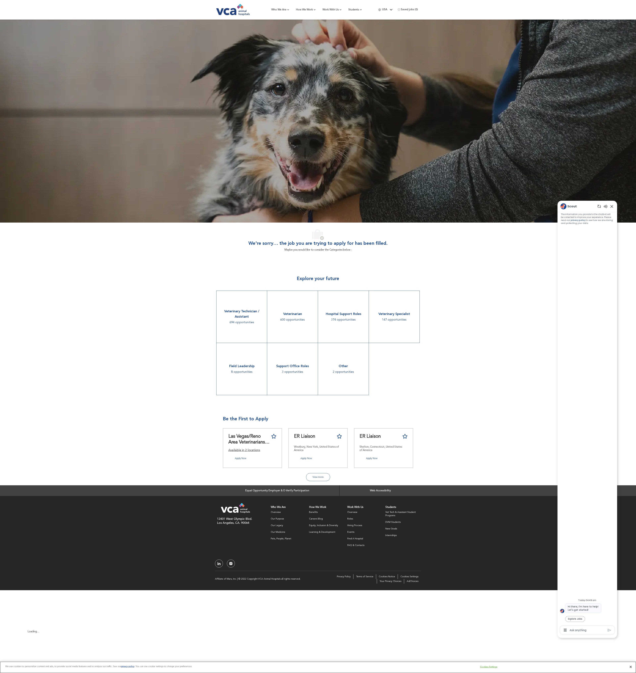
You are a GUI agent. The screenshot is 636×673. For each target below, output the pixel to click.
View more (318, 477)
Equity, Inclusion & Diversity (323, 525)
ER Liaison (304, 436)
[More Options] (565, 630)
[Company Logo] (233, 10)
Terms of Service (364, 576)
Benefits (313, 512)
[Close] (630, 667)
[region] (587, 418)
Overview (276, 512)
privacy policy (578, 220)
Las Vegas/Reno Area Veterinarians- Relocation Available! (247, 439)
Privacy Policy (344, 576)
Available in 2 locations (244, 451)
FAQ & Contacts (355, 545)
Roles (350, 519)
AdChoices (412, 581)
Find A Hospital (355, 539)
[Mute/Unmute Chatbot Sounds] (605, 206)
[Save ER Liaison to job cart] (339, 436)
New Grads (391, 529)
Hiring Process (354, 525)
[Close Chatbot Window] (612, 206)
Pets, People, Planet (281, 539)
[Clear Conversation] (599, 206)
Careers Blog (316, 519)
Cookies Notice (387, 576)
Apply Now (240, 458)
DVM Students (393, 522)
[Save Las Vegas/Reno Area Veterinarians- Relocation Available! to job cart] (273, 436)
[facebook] (219, 564)
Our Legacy (277, 525)
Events (350, 532)
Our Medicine (278, 532)
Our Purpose (277, 519)
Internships (391, 535)
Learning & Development (322, 532)
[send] (609, 630)
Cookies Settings (409, 576)
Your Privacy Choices (390, 581)
